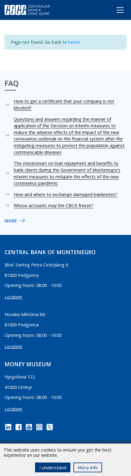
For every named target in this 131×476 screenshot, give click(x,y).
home (74, 42)
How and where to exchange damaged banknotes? (65, 194)
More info (88, 467)
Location (13, 297)
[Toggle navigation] (114, 11)
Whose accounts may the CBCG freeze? (53, 205)
